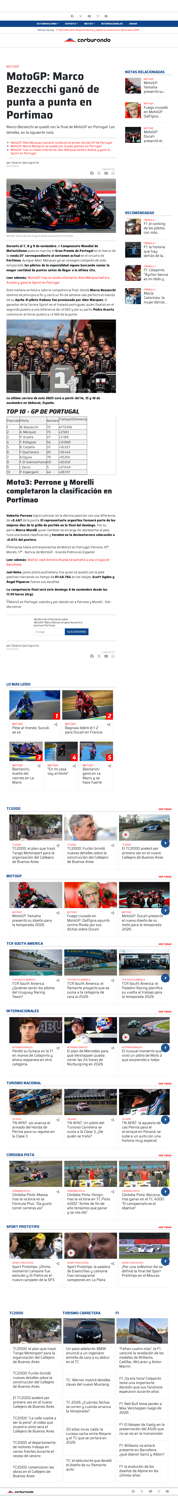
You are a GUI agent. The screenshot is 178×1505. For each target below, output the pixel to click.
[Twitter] (80, 16)
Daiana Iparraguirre (25, 162)
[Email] (106, 16)
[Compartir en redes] (55, 725)
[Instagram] (98, 16)
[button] (47, 24)
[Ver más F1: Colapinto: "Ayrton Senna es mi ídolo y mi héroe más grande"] (133, 273)
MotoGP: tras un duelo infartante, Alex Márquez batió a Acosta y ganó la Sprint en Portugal (60, 152)
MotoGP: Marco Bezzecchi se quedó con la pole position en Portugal (56, 146)
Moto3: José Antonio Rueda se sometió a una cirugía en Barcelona (58, 562)
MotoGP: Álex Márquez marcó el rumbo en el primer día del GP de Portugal (61, 142)
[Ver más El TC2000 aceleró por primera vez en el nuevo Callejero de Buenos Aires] (145, 828)
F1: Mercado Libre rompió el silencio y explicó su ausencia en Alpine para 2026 (97, 30)
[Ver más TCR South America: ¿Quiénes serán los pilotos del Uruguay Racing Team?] (35, 962)
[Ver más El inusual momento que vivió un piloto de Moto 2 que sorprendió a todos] (145, 1030)
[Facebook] (72, 16)
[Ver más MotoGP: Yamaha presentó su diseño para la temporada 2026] (133, 86)
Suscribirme (76, 631)
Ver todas (165, 809)
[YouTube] (89, 16)
